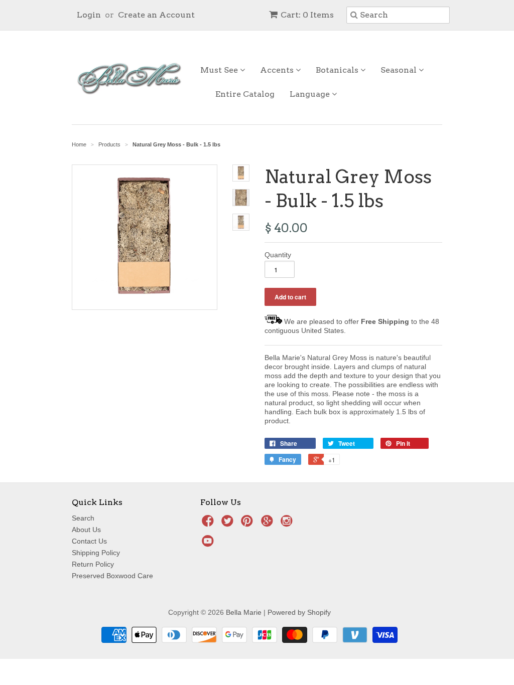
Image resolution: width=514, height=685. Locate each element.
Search (83, 518)
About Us (86, 530)
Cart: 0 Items (307, 15)
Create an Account (156, 15)
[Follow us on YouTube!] (209, 544)
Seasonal (399, 70)
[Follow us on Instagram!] (288, 524)
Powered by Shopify (299, 612)
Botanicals (338, 70)
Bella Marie (244, 612)
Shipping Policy (96, 553)
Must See (220, 70)
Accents (278, 70)
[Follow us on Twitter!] (228, 524)
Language (311, 94)
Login (89, 15)
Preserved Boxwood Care (112, 576)
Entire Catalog (245, 94)
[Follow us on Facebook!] (209, 524)
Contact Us (89, 541)
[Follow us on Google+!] (268, 524)
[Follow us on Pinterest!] (248, 524)
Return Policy (93, 564)
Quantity (278, 255)
